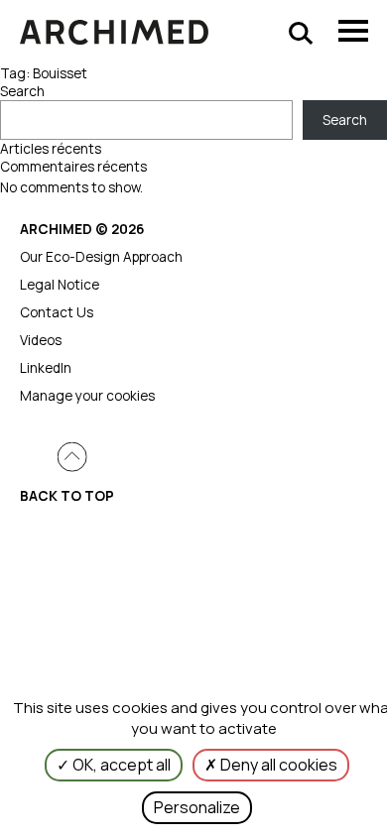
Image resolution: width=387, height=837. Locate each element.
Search (22, 91)
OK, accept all (120, 765)
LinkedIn (45, 368)
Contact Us (56, 312)
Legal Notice (59, 285)
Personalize (197, 807)
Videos (41, 340)
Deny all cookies (277, 765)
